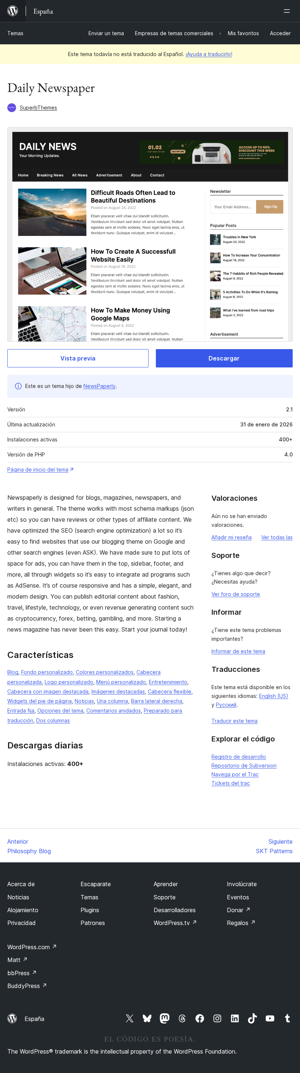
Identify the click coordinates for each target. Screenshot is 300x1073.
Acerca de (21, 884)
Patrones (92, 922)
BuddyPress (27, 985)
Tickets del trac (230, 783)
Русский (226, 705)
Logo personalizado (69, 682)
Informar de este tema (238, 651)
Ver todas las (277, 537)
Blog (12, 672)
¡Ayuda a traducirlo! (208, 54)
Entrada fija (20, 710)
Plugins (89, 910)
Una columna (112, 701)
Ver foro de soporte (235, 594)
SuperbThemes (38, 107)
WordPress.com (32, 947)
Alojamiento (22, 910)
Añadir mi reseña (231, 537)
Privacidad (21, 922)
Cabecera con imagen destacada (48, 691)
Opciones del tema (60, 710)
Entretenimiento (168, 682)
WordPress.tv (175, 922)
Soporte (165, 897)
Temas (15, 33)
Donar (239, 910)
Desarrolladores (175, 910)
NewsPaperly (99, 386)
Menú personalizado (121, 682)
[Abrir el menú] (288, 11)
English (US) (273, 696)
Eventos (238, 897)
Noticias (84, 701)
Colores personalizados (105, 672)
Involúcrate (242, 884)
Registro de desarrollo (238, 757)
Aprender (166, 884)
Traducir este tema (234, 721)
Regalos (241, 922)
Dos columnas (53, 720)
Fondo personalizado (47, 672)
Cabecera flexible (169, 691)
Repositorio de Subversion (244, 765)
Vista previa (77, 358)
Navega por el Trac (235, 774)
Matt (17, 959)
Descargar (224, 358)
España (34, 1018)
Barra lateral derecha (156, 701)
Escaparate (95, 884)
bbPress (22, 973)
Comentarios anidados (113, 710)
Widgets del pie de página (39, 701)
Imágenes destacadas (118, 691)
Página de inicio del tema (37, 469)
